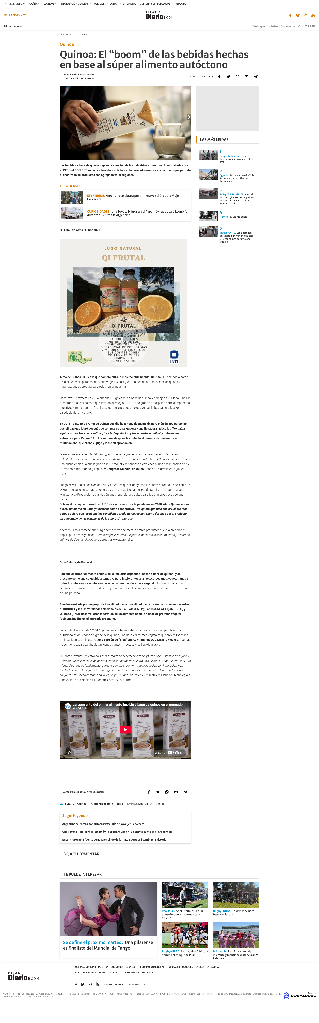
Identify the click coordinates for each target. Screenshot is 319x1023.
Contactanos (134, 984)
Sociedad (112, 972)
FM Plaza (180, 3)
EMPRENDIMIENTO (139, 803)
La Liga (114, 3)
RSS (145, 984)
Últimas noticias (85, 967)
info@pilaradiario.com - (185, 994)
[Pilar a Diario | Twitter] (298, 15)
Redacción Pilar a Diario (80, 74)
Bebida (160, 803)
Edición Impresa (13, 26)
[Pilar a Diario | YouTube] (313, 15)
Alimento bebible (102, 803)
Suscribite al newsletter (113, 984)
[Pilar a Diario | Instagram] (305, 15)
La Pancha (129, 3)
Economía (49, 3)
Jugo (120, 803)
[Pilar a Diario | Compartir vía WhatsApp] (237, 76)
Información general (74, 3)
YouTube (97, 984)
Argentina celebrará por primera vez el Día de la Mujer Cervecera (103, 824)
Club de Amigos (130, 972)
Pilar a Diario (67, 34)
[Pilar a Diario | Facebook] (290, 15)
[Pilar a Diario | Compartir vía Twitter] (228, 76)
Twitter (82, 984)
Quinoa (82, 803)
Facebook (76, 984)
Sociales (187, 967)
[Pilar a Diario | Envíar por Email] (246, 76)
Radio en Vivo (18, 15)
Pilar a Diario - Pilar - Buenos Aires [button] (18, 994)
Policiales (99, 3)
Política (33, 3)
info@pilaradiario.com (217, 994)
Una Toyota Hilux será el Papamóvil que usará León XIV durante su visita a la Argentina (117, 831)
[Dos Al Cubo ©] (300, 998)
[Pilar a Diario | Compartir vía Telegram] (256, 76)
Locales (130, 967)
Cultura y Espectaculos (155, 3)
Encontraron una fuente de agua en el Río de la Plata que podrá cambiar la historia (114, 839)
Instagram (90, 984)
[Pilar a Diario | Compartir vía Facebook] (219, 76)
